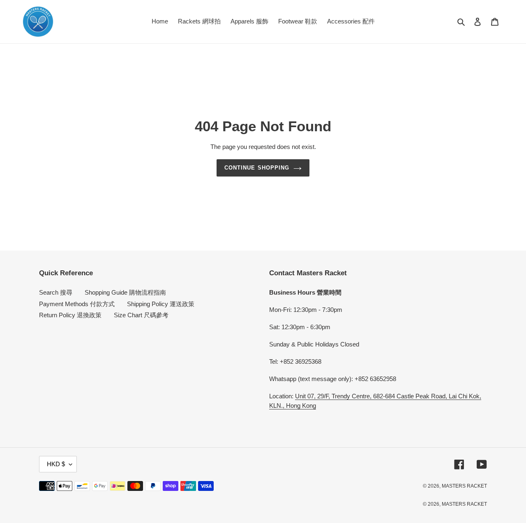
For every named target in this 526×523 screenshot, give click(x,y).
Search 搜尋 (55, 292)
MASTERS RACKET (464, 486)
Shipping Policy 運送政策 (160, 303)
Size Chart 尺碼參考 (141, 314)
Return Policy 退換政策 (70, 314)
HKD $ (56, 463)
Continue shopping (256, 168)
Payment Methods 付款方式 (77, 303)
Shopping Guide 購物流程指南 (125, 292)
